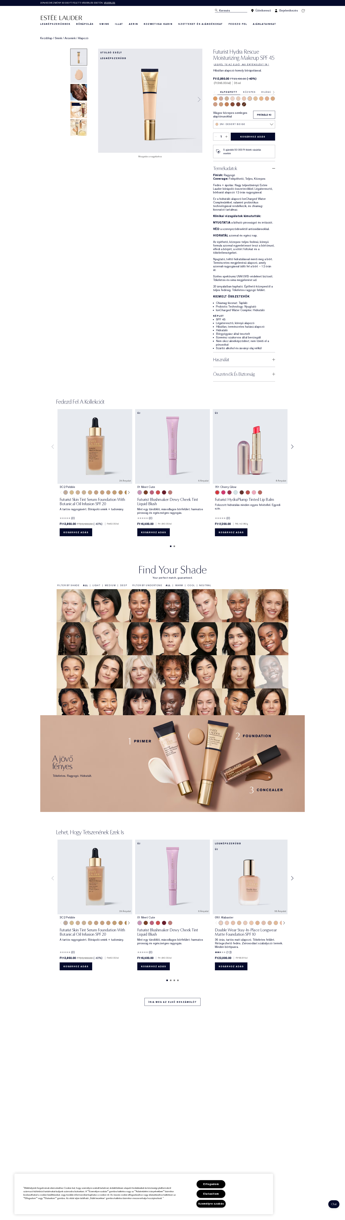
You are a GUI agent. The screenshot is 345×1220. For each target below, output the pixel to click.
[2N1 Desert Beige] (250, 98)
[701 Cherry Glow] (217, 492)
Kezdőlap (46, 38)
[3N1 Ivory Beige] (267, 98)
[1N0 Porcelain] (232, 98)
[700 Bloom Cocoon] (247, 492)
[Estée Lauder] (61, 17)
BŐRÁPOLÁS (85, 24)
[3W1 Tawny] (273, 98)
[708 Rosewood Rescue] (260, 492)
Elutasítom (211, 1194)
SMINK (104, 24)
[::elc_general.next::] (128, 492)
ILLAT (119, 24)
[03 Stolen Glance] (170, 492)
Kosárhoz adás (252, 136)
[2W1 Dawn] (261, 98)
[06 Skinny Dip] (145, 492)
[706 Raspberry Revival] (223, 492)
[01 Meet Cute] (139, 492)
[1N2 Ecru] (238, 98)
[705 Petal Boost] (254, 492)
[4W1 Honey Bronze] (215, 98)
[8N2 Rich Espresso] (244, 104)
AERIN (133, 24)
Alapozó (83, 38)
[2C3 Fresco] (244, 98)
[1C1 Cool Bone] (71, 492)
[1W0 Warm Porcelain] (239, 923)
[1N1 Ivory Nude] (77, 492)
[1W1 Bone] (257, 923)
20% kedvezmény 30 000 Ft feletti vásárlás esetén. (77, 2)
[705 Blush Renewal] (229, 492)
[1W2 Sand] (255, 98)
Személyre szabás (211, 1203)
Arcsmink (70, 38)
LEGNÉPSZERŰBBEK (55, 24)
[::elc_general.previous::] (61, 492)
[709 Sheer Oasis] (235, 492)
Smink (58, 38)
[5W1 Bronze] (227, 104)
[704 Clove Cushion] (241, 492)
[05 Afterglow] (158, 492)
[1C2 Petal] (263, 923)
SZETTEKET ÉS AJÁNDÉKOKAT (200, 24)
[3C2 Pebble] (221, 98)
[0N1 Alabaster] (84, 492)
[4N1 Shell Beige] (221, 104)
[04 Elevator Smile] (164, 492)
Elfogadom (211, 1184)
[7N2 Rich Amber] (238, 104)
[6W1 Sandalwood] (232, 104)
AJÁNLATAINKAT (264, 24)
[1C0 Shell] (227, 923)
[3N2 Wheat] (215, 104)
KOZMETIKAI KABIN (158, 24)
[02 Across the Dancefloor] (152, 492)
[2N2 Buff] (227, 98)
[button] (334, 1204)
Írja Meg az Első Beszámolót (172, 1002)
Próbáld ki (264, 114)
